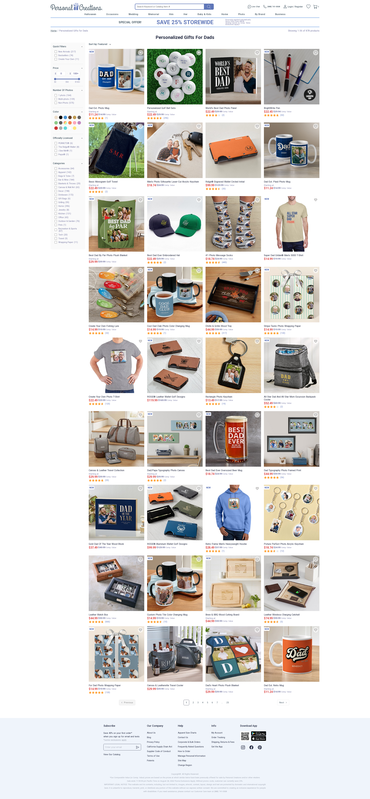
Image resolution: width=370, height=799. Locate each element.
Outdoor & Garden (68, 221)
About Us (151, 733)
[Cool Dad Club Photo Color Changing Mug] (175, 294)
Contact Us (183, 737)
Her (186, 14)
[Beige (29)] (56, 118)
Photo (241, 14)
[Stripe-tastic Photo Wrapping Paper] (291, 294)
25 (227, 702)
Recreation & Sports (67, 229)
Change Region (185, 765)
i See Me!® (64, 151)
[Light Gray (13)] (60, 123)
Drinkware (65, 195)
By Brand (260, 14)
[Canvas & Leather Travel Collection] (116, 439)
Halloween (90, 14)
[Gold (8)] (74, 118)
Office (63, 217)
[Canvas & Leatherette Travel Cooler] (175, 654)
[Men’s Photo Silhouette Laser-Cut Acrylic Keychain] (175, 150)
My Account (216, 733)
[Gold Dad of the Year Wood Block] (116, 512)
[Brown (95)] (70, 118)
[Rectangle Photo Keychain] (233, 365)
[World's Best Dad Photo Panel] (233, 76)
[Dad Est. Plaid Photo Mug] (291, 150)
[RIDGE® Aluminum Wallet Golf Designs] (175, 512)
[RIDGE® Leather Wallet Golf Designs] (175, 365)
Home (224, 14)
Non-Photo (65, 103)
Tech (62, 235)
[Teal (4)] (65, 128)
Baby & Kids (204, 14)
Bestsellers (65, 55)
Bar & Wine (66, 180)
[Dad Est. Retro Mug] (291, 654)
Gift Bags (64, 198)
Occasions (112, 14)
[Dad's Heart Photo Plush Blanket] (233, 654)
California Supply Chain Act (159, 746)
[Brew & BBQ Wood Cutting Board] (233, 583)
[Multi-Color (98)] (65, 123)
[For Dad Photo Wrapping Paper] (116, 654)
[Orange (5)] (70, 123)
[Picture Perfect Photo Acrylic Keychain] (291, 512)
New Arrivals (66, 51)
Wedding (133, 14)
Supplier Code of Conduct (159, 751)
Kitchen (64, 213)
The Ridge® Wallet (68, 147)
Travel (62, 238)
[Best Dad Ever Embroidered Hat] (175, 224)
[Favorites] (308, 6)
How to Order (184, 751)
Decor (63, 191)
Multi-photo (66, 99)
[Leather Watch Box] (116, 583)
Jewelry (63, 210)
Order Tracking (218, 737)
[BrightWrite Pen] (291, 76)
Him (171, 14)
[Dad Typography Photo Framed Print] (291, 439)
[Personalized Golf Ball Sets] (175, 76)
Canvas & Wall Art (68, 187)
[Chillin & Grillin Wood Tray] (233, 294)
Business (280, 14)
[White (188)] (70, 128)
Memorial (153, 14)
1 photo (64, 95)
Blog (149, 737)
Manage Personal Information (192, 756)
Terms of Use (153, 756)
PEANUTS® (65, 143)
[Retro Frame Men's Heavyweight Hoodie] (233, 512)
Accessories (65, 168)
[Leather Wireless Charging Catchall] (291, 583)
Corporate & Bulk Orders (189, 742)
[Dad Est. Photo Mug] (116, 76)
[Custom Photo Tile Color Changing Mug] (175, 583)
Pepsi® (63, 154)
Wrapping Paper (67, 242)
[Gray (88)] (79, 118)
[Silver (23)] (60, 128)
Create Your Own (68, 59)
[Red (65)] (56, 128)
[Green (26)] (56, 123)
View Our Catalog (111, 754)
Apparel (64, 172)
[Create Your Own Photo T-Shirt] (116, 365)
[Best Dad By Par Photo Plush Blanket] (116, 224)
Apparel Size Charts (187, 733)
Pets (61, 225)
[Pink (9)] (74, 123)
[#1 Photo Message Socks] (233, 224)
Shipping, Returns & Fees (222, 742)
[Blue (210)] (65, 118)
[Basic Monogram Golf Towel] (116, 150)
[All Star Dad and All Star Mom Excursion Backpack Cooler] (291, 365)
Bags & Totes (65, 176)
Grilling (63, 202)
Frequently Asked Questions (191, 746)
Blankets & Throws (69, 183)
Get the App (217, 746)
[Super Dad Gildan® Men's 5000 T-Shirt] (291, 224)
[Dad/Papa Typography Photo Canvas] (175, 439)
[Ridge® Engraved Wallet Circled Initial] (233, 150)
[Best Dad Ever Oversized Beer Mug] (233, 439)
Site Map (182, 760)
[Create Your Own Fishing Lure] (116, 294)
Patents (150, 760)
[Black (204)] (60, 118)
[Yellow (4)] (74, 128)
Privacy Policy (153, 742)
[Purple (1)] (79, 123)
